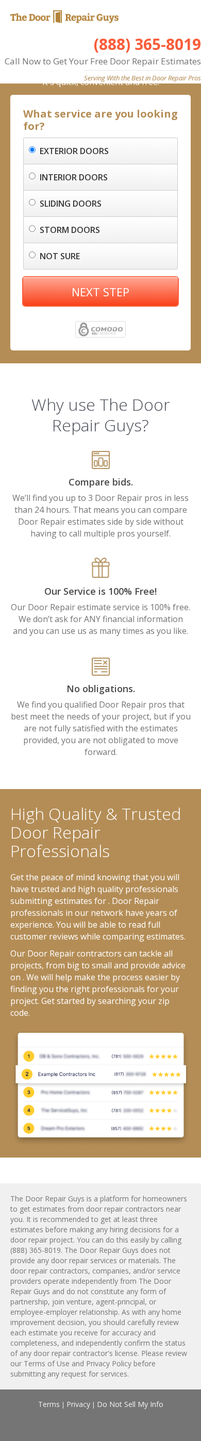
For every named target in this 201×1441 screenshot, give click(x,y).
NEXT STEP (100, 291)
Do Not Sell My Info (130, 1404)
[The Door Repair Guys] (63, 18)
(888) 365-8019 (147, 44)
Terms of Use (47, 1363)
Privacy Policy (108, 1363)
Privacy (78, 1404)
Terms (49, 1404)
